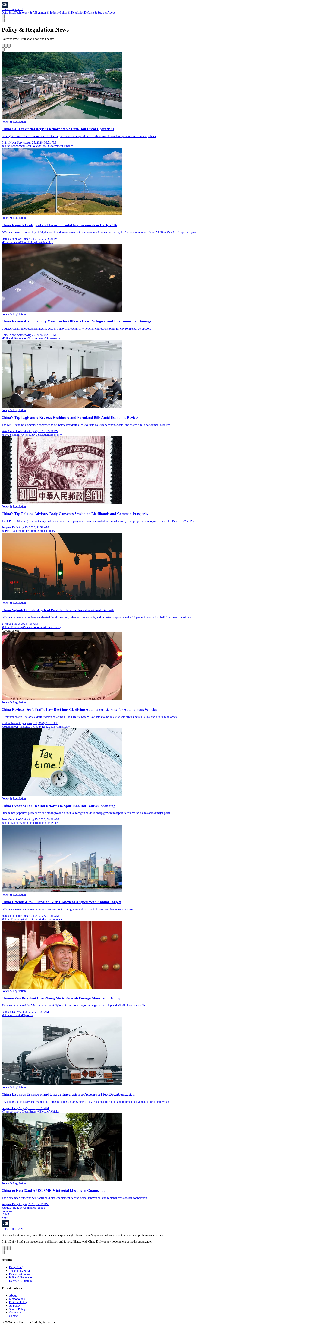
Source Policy (17, 1309)
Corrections (16, 1312)
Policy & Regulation (72, 12)
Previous (7, 1211)
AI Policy (15, 1305)
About (111, 12)
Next (4, 1217)
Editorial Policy (18, 1302)
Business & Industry (48, 12)
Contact (13, 1315)
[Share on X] (3, 46)
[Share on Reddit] (9, 46)
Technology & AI (25, 12)
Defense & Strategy (95, 12)
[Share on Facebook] (6, 46)
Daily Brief (8, 12)
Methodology (17, 1298)
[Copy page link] (3, 50)
